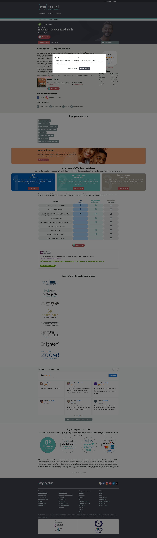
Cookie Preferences (72, 68)
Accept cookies (84, 68)
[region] (79, 63)
